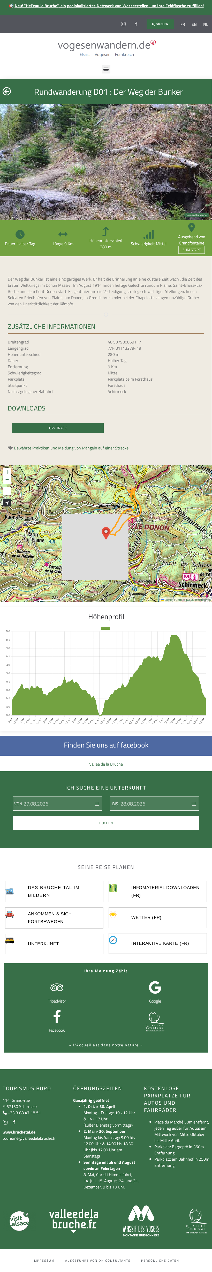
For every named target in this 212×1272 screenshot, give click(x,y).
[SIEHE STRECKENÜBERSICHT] (7, 502)
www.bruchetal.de (19, 1132)
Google (155, 1001)
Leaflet (168, 599)
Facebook (57, 1030)
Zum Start (192, 249)
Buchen (106, 823)
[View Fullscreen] (7, 491)
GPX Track (58, 428)
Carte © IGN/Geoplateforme (193, 599)
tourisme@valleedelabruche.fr (29, 1138)
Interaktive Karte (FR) (160, 943)
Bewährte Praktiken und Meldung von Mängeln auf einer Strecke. (71, 448)
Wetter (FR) (146, 917)
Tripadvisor (57, 1001)
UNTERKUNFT (43, 943)
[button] (106, 69)
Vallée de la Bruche (106, 764)
